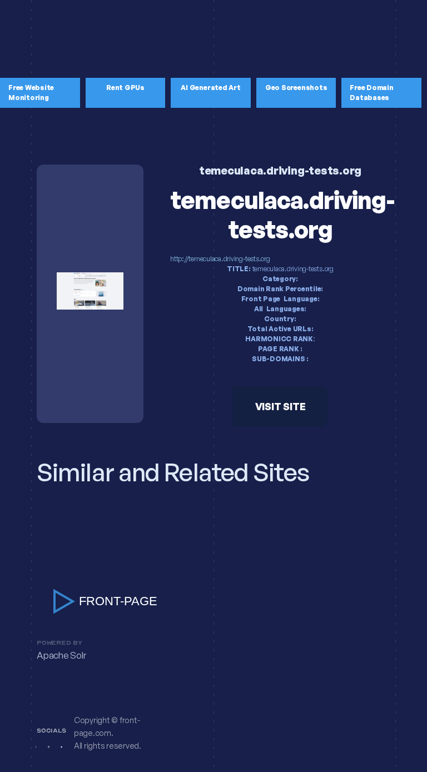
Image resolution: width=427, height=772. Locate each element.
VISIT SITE (280, 406)
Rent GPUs (125, 87)
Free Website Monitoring (31, 92)
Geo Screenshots (296, 87)
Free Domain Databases (371, 92)
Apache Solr (61, 655)
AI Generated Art (210, 87)
